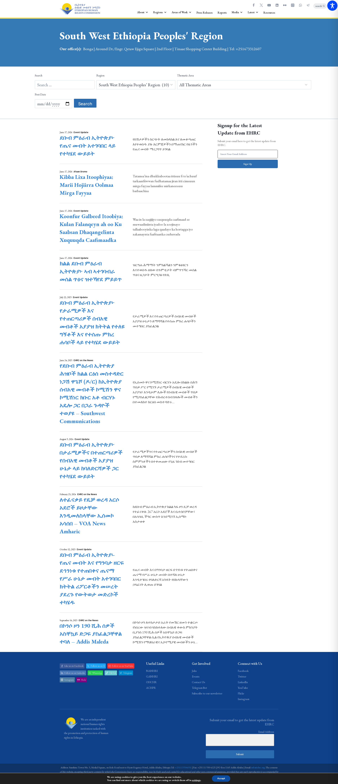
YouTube (243, 688)
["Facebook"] (253, 5)
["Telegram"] (308, 5)
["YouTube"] (269, 5)
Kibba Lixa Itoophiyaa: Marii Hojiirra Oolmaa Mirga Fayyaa (86, 184)
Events (195, 676)
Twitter (242, 676)
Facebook (243, 671)
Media (235, 12)
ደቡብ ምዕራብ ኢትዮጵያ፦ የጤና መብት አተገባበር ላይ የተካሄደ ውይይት (87, 145)
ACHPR (151, 688)
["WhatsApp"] (300, 5)
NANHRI (152, 671)
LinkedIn (243, 682)
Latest (251, 12)
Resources (269, 12)
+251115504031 (183, 767)
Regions (158, 12)
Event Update (81, 132)
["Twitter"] (261, 5)
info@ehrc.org (258, 767)
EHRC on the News (83, 360)
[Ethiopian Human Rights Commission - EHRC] (80, 9)
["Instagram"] (292, 5)
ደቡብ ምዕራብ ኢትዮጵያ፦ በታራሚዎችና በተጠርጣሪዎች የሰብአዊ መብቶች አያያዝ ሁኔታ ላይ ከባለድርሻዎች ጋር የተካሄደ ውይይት (91, 460)
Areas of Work (180, 12)
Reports (222, 12)
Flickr (241, 693)
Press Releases (204, 12)
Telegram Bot (199, 688)
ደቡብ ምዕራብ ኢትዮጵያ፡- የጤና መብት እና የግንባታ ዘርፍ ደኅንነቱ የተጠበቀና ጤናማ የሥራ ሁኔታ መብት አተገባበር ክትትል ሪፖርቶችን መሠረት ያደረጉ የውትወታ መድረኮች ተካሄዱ (92, 578)
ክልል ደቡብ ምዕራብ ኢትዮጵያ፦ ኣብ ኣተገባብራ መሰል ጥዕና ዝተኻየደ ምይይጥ (91, 271)
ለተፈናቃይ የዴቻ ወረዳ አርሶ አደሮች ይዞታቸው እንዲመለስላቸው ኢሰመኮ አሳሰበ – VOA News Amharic (89, 515)
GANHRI (152, 676)
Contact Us (198, 682)
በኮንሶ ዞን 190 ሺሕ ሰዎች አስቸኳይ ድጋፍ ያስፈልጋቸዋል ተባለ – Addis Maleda (91, 633)
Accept (221, 778)
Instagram (243, 699)
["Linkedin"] (277, 5)
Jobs (194, 671)
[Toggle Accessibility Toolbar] (332, 5)
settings (196, 780)
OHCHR (151, 682)
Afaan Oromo (80, 171)
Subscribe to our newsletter (207, 693)
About (140, 12)
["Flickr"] (284, 5)
